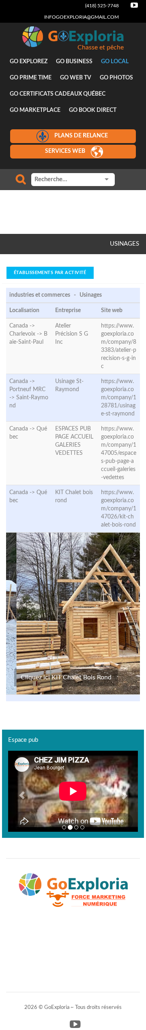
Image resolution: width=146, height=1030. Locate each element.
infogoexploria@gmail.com (81, 17)
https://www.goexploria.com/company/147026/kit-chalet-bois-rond (118, 509)
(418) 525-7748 (102, 5)
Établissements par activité (50, 272)
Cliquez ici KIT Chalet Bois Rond (66, 677)
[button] (18, 791)
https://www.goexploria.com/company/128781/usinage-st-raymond (118, 398)
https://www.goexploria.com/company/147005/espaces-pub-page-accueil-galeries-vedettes (118, 453)
